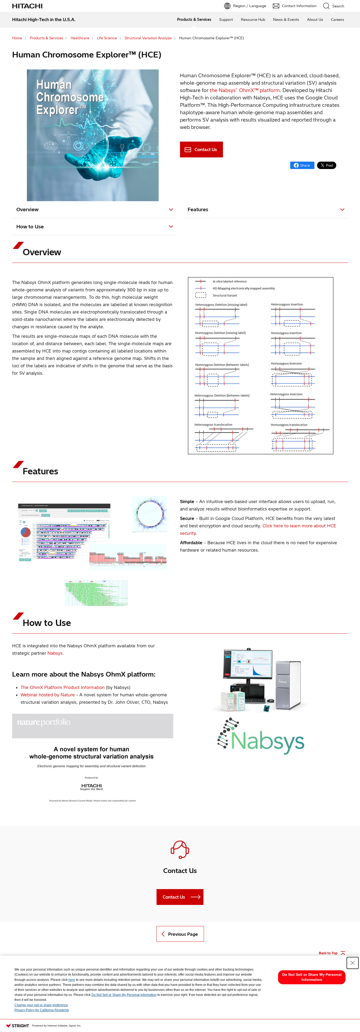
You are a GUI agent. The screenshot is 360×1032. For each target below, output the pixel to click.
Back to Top (328, 953)
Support (226, 19)
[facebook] (302, 165)
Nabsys (54, 653)
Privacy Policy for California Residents (41, 1010)
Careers (337, 19)
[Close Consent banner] (352, 963)
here (72, 980)
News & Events (286, 19)
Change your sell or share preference (41, 1005)
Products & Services (194, 19)
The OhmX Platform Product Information (63, 687)
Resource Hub (253, 19)
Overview (27, 209)
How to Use (30, 227)
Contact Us (205, 149)
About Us (315, 19)
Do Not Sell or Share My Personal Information (124, 995)
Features (198, 209)
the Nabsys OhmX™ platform (245, 90)
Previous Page (183, 934)
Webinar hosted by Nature (48, 694)
